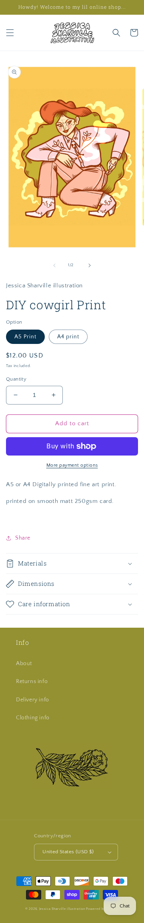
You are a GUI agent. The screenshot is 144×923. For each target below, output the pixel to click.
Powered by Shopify (102, 909)
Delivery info (32, 700)
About (24, 663)
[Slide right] (89, 265)
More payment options (72, 465)
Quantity (16, 379)
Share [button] (22, 538)
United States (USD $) (68, 851)
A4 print (68, 337)
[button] (10, 32)
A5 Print (25, 337)
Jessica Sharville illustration (62, 909)
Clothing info (33, 718)
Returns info (32, 681)
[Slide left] (54, 265)
